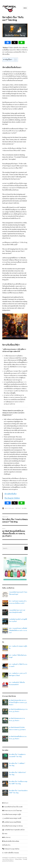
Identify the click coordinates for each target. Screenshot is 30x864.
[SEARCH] (26, 548)
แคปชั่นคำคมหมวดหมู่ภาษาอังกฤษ (13, 826)
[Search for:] (13, 548)
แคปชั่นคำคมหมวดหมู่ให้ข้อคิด (12, 822)
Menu (25, 8)
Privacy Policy (18, 859)
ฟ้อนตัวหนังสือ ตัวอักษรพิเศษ (11, 841)
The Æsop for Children (12, 498)
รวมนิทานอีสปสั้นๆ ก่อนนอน (11, 852)
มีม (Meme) (7, 837)
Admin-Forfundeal (9, 508)
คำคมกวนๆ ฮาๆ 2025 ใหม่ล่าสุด (13, 810)
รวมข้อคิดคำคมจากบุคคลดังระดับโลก (14, 829)
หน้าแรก (6, 803)
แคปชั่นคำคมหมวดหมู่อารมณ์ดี (12, 818)
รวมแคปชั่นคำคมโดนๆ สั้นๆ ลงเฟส (13, 806)
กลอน (5, 833)
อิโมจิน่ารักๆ (7, 845)
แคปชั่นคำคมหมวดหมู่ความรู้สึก (12, 814)
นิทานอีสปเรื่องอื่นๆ (10, 494)
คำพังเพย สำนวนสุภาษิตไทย (11, 849)
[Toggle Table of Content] (14, 59)
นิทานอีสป (24, 508)
